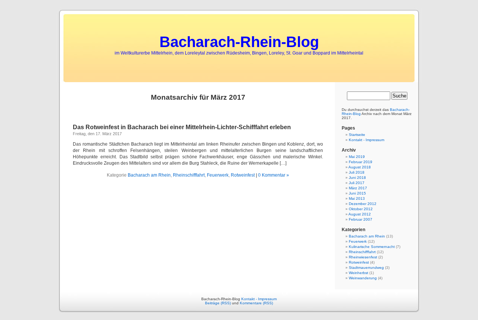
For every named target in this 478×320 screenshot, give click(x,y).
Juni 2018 (357, 177)
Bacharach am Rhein (149, 175)
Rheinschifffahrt (189, 175)
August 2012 (359, 214)
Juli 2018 (356, 172)
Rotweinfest (243, 175)
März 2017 (358, 188)
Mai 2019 (357, 157)
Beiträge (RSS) (218, 303)
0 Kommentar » (273, 175)
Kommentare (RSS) (256, 303)
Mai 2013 (357, 198)
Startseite (357, 135)
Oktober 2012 (361, 209)
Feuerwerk (218, 175)
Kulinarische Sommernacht (372, 247)
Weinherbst (358, 273)
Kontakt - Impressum (366, 140)
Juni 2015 (357, 193)
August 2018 (359, 167)
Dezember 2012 (362, 204)
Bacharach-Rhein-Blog (239, 42)
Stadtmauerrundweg (366, 267)
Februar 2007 (360, 219)
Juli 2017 (356, 183)
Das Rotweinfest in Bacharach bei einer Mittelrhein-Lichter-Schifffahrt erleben (182, 127)
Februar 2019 (360, 162)
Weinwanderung (363, 278)
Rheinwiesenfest (363, 257)
